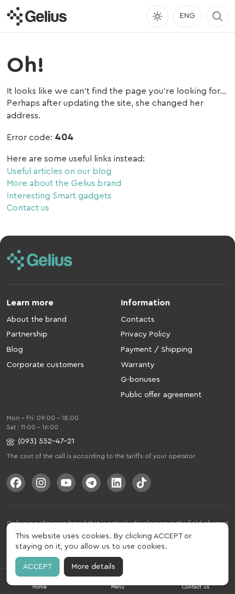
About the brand (37, 319)
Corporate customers (45, 365)
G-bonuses (140, 379)
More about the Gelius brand (64, 183)
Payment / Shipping (156, 349)
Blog (15, 349)
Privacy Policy (146, 334)
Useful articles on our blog (59, 171)
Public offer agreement (161, 395)
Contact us (28, 207)
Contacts (138, 319)
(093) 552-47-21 (46, 441)
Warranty (138, 365)
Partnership (27, 334)
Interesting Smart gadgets (59, 195)
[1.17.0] (37, 16)
